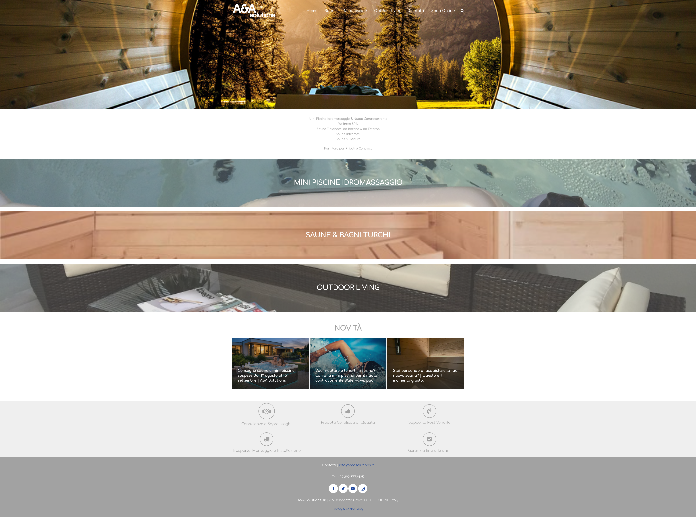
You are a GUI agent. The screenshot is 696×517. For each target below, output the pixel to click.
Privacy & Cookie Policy (348, 509)
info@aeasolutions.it (356, 465)
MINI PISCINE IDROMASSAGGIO (348, 182)
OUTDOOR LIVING (348, 288)
